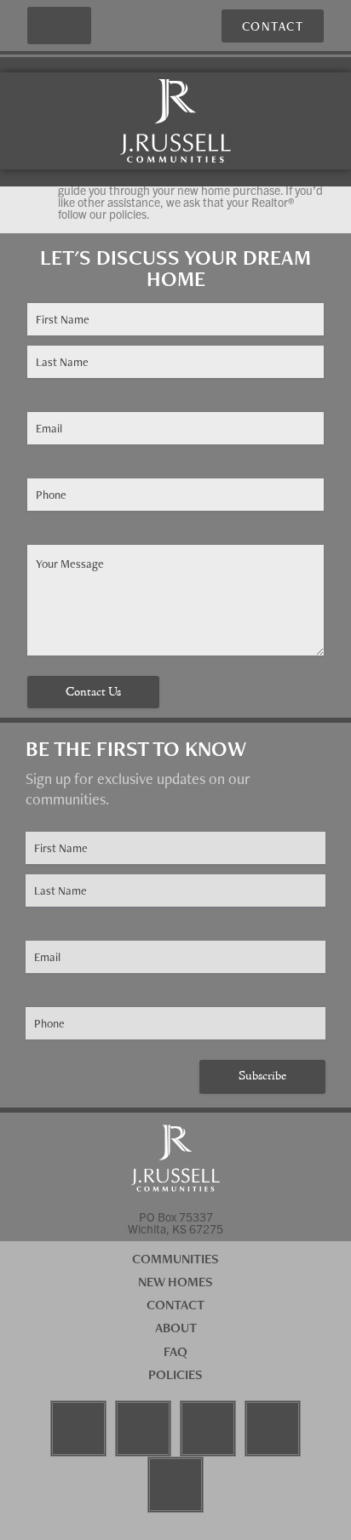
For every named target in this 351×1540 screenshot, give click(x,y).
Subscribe (262, 1076)
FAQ (175, 1351)
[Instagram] (143, 1428)
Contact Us (93, 692)
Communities (175, 1259)
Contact (175, 1305)
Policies (175, 1374)
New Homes (175, 1282)
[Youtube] (208, 1428)
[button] (60, 26)
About (176, 1328)
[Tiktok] (273, 1428)
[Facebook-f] (78, 1428)
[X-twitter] (175, 1485)
